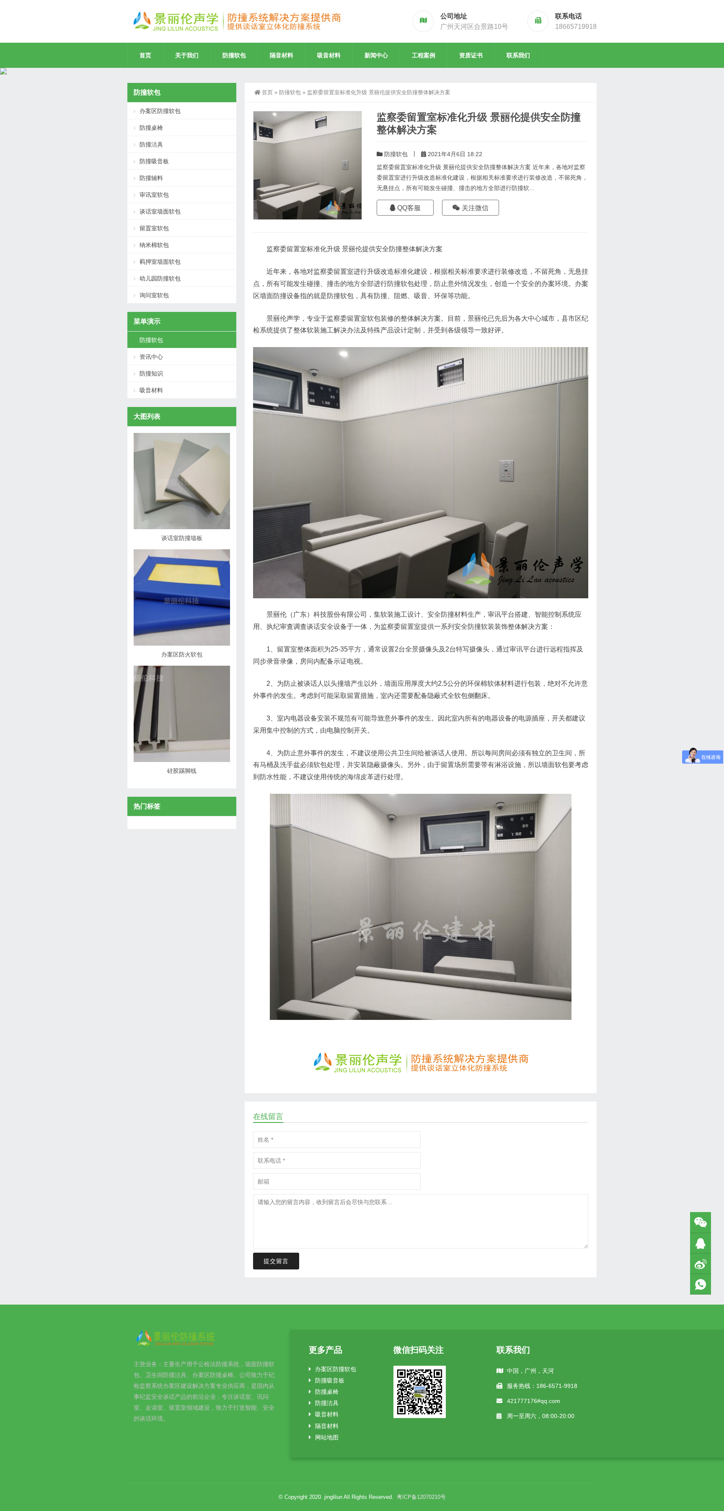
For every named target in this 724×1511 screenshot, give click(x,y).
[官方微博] (700, 1264)
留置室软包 (154, 228)
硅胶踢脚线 (182, 770)
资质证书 (471, 55)
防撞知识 (151, 373)
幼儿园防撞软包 (160, 278)
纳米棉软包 (154, 245)
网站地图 (327, 1437)
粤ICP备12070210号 (421, 1497)
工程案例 (423, 55)
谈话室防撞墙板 (181, 538)
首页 (145, 55)
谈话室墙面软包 (160, 211)
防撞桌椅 (151, 127)
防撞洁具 (151, 144)
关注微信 (474, 207)
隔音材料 (281, 55)
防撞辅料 (151, 178)
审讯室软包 (154, 194)
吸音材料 (329, 55)
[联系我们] (700, 1243)
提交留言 (276, 1261)
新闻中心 (376, 55)
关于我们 (187, 55)
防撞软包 (234, 55)
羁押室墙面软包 (160, 261)
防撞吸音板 (154, 161)
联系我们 (518, 55)
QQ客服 (408, 207)
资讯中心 (151, 356)
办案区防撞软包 (160, 111)
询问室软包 (154, 295)
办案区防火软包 (181, 654)
